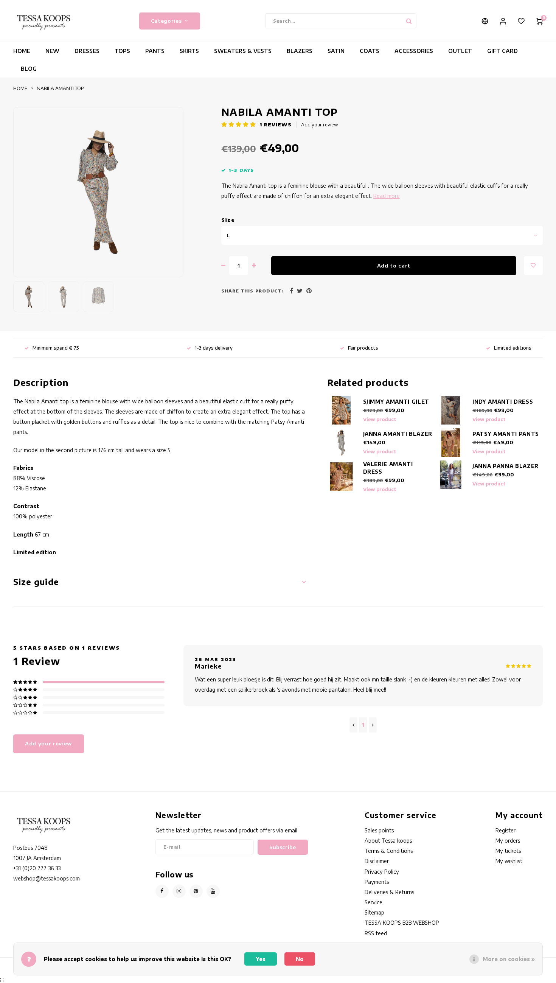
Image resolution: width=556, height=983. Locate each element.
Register (505, 830)
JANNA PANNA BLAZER (505, 466)
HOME (21, 51)
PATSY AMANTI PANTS (505, 434)
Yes (261, 959)
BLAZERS (299, 51)
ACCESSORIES (413, 51)
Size (228, 220)
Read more (386, 196)
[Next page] (373, 725)
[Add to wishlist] (533, 265)
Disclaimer (377, 861)
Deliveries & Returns (389, 892)
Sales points (379, 830)
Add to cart (393, 265)
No (300, 959)
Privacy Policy (382, 871)
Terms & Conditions (389, 851)
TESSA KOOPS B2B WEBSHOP (402, 922)
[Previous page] (353, 725)
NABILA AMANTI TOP (60, 88)
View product (379, 419)
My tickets (508, 851)
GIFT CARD (502, 51)
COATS (369, 51)
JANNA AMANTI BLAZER (398, 434)
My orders (507, 840)
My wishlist (508, 861)
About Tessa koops (388, 840)
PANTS (155, 51)
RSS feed (376, 933)
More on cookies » (509, 959)
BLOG (29, 68)
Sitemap (374, 912)
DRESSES (87, 51)
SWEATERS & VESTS (243, 51)
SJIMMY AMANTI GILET (396, 401)
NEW (52, 51)
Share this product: (252, 290)
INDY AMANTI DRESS (502, 401)
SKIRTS (189, 51)
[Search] (408, 20)
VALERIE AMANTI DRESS (388, 468)
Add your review (319, 125)
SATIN (336, 51)
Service (373, 902)
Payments (377, 882)
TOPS (122, 51)
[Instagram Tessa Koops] (179, 891)
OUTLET (460, 51)
